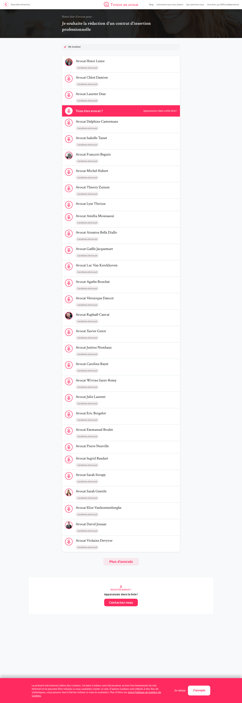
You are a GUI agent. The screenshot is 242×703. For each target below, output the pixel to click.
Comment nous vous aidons (169, 4)
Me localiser (74, 47)
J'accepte (199, 690)
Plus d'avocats (121, 562)
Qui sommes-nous (195, 4)
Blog (151, 4)
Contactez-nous (121, 602)
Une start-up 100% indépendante (223, 4)
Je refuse (180, 690)
